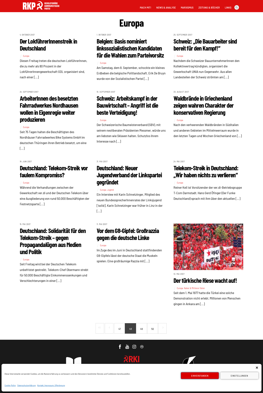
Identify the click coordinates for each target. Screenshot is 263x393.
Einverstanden (200, 375)
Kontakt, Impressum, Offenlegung (51, 385)
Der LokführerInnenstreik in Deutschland (48, 44)
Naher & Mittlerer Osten (194, 288)
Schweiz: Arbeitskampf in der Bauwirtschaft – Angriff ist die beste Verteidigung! (127, 105)
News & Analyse (166, 7)
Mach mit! (145, 7)
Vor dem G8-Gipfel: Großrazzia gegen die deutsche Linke (128, 234)
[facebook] (120, 345)
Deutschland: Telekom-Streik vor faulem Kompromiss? (54, 171)
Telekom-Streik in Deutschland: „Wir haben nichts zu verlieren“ (206, 171)
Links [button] (228, 7)
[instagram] (135, 345)
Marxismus (187, 7)
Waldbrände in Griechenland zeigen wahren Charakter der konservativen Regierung (204, 105)
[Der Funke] (41, 10)
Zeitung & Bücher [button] (209, 7)
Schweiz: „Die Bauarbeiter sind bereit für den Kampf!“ (205, 44)
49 (141, 328)
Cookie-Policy (10, 385)
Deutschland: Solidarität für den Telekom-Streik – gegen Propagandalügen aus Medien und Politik (53, 241)
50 (152, 328)
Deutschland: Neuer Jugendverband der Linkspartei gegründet (129, 174)
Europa (26, 55)
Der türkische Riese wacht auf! (205, 280)
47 (119, 328)
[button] (256, 367)
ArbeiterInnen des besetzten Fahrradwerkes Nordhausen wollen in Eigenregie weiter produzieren (49, 108)
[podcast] (142, 345)
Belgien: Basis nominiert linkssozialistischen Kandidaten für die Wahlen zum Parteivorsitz (130, 48)
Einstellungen (239, 375)
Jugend (110, 189)
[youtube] (127, 345)
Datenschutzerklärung (26, 385)
